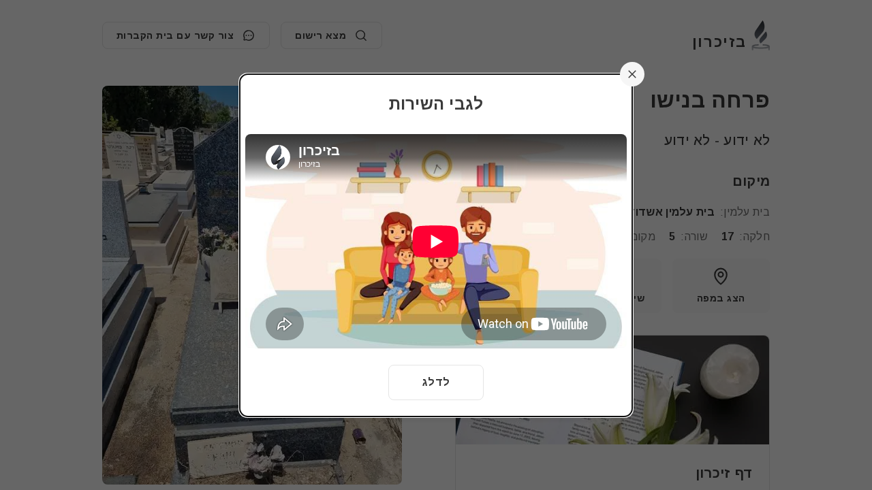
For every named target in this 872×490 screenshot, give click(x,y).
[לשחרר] (632, 74)
